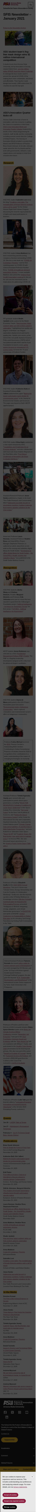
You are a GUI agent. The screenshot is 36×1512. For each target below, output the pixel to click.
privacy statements (20, 1487)
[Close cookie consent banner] (32, 1477)
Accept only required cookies (14, 1501)
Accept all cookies (10, 1495)
